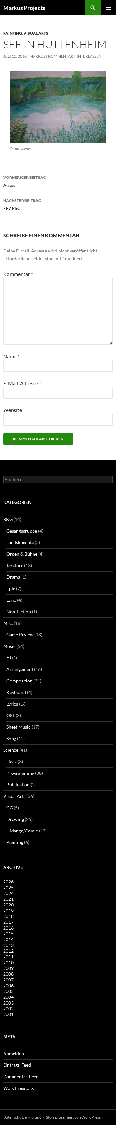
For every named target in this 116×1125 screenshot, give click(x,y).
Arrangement (19, 669)
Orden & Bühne (21, 554)
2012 (8, 951)
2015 (8, 933)
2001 (8, 1014)
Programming (20, 773)
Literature (13, 565)
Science (10, 750)
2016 (8, 928)
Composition (19, 680)
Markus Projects (24, 7)
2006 (8, 985)
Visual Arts (36, 33)
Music (9, 646)
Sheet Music (18, 727)
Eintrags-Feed (17, 1065)
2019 (8, 910)
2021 (8, 899)
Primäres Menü (108, 7)
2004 (8, 997)
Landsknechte (20, 542)
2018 (8, 916)
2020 (8, 904)
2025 (8, 887)
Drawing (15, 819)
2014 (8, 939)
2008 (8, 974)
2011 (8, 956)
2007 (8, 979)
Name (11, 356)
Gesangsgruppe (21, 531)
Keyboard (16, 692)
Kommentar (18, 274)
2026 (8, 881)
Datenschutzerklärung (22, 1117)
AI (8, 657)
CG (9, 807)
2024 (8, 893)
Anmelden (13, 1053)
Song (11, 738)
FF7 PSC (22, 204)
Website (12, 410)
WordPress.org (18, 1088)
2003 (8, 1002)
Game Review (20, 634)
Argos (24, 181)
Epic (10, 588)
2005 (8, 991)
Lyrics (12, 704)
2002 (8, 1008)
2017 (8, 922)
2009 (8, 968)
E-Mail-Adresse (22, 383)
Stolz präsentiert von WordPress (73, 1117)
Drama (13, 577)
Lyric (11, 600)
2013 (8, 945)
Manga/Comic (24, 830)
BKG (8, 519)
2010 (8, 962)
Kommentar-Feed (21, 1076)
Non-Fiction (18, 611)
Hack (11, 761)
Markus (37, 56)
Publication (18, 784)
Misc (8, 623)
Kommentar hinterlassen (75, 56)
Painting (12, 33)
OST (10, 715)
